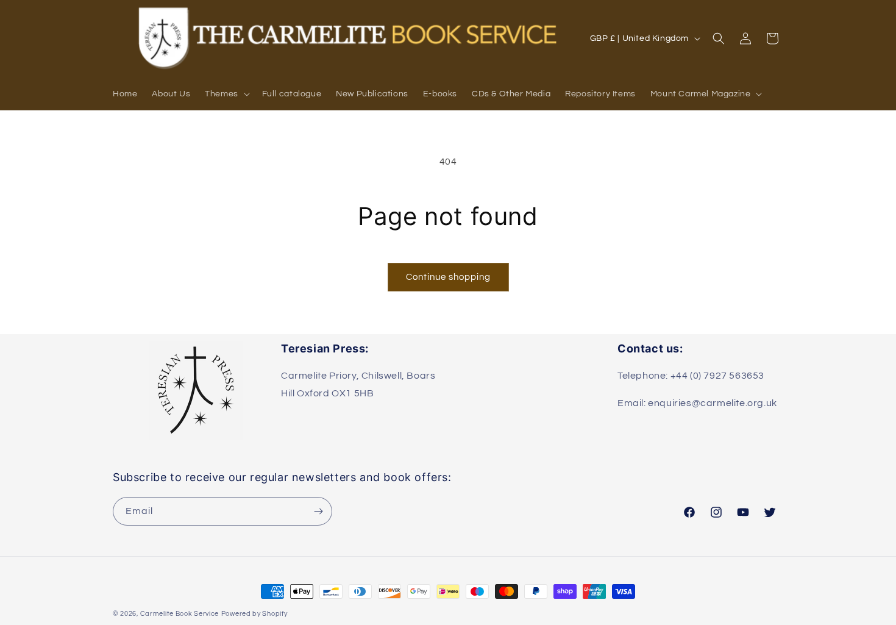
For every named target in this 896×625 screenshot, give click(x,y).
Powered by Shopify (254, 613)
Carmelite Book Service (179, 613)
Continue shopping (448, 277)
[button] (226, 94)
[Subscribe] (318, 511)
